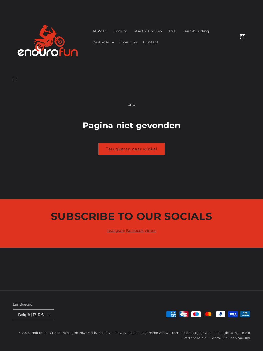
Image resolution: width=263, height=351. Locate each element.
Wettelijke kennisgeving (231, 338)
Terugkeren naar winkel (131, 148)
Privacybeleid (125, 333)
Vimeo (150, 230)
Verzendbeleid (195, 338)
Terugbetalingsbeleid (233, 333)
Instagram (116, 230)
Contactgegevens (198, 333)
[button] (15, 79)
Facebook (135, 230)
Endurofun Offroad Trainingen (54, 333)
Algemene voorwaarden (160, 333)
